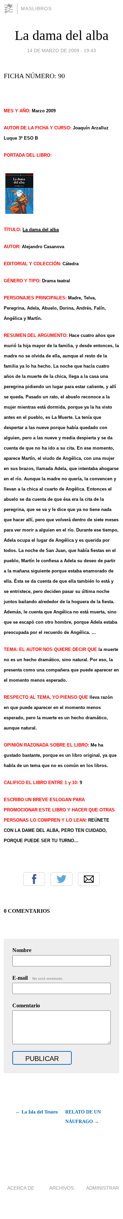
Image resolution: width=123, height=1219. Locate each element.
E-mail (37, 978)
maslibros (36, 8)
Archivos (61, 1188)
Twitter (61, 879)
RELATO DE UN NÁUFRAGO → (83, 1116)
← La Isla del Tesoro (36, 1112)
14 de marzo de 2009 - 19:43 (61, 50)
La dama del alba (62, 35)
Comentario (26, 1005)
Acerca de (20, 1188)
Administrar (102, 1188)
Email (89, 879)
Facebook (34, 879)
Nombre (21, 950)
